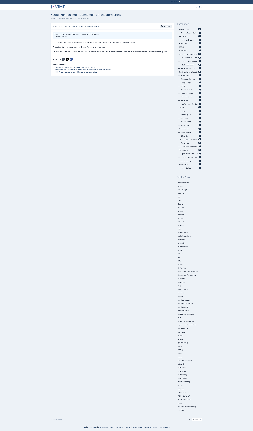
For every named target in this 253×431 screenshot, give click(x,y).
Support (187, 2)
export (180, 257)
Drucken (166, 26)
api (179, 197)
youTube (181, 410)
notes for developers (186, 321)
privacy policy (183, 343)
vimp (180, 403)
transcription (182, 378)
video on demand (93, 26)
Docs (180, 2)
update (180, 385)
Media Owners (183, 311)
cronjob (181, 225)
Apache (181, 193)
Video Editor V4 (184, 396)
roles (180, 346)
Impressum (119, 427)
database (181, 240)
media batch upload (185, 304)
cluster (180, 211)
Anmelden (198, 7)
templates (182, 367)
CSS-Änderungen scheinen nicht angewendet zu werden (76, 72)
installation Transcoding (187, 275)
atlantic (181, 200)
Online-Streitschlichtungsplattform (144, 427)
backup (181, 204)
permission (182, 332)
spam (180, 357)
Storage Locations (185, 360)
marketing (181, 293)
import (180, 264)
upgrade (181, 389)
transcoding (182, 375)
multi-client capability (186, 314)
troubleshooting (184, 382)
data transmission (184, 236)
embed (180, 254)
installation (182, 268)
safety (180, 350)
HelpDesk (54, 18)
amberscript (182, 190)
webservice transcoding (187, 407)
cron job (181, 222)
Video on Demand (77, 26)
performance (183, 328)
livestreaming (183, 289)
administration (183, 183)
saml (180, 353)
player (180, 336)
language (181, 282)
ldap (179, 286)
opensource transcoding (187, 325)
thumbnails (182, 371)
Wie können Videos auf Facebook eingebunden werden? (76, 67)
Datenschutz (92, 427)
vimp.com (174, 2)
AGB (84, 427)
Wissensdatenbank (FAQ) (67, 18)
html (179, 261)
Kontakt (128, 427)
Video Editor (182, 392)
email (180, 250)
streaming (181, 364)
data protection (184, 232)
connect (181, 215)
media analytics (184, 300)
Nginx (180, 318)
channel (181, 208)
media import (183, 307)
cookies (181, 218)
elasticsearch (183, 247)
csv (179, 229)
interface (181, 279)
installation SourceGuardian (188, 272)
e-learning (181, 243)
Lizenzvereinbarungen (106, 427)
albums (180, 186)
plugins (180, 339)
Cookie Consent (164, 427)
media (180, 296)
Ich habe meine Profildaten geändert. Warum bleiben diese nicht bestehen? (83, 70)
